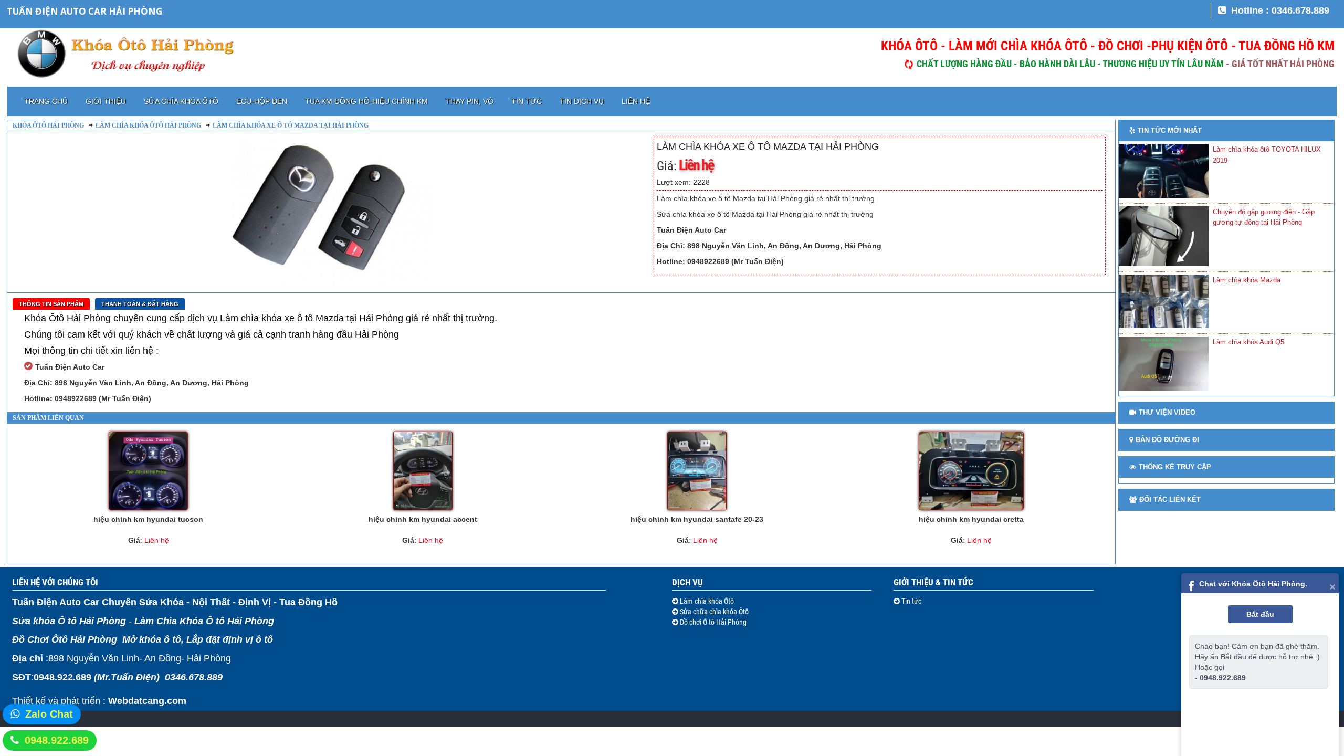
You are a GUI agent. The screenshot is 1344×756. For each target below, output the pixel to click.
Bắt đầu (1260, 614)
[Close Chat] (1332, 586)
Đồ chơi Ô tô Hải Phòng (712, 622)
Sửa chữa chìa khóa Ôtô (713, 611)
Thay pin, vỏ (470, 101)
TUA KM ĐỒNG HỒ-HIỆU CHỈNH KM (366, 101)
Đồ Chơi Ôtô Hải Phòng (64, 639)
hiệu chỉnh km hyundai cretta (971, 519)
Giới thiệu (106, 101)
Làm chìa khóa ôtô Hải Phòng (148, 125)
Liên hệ (636, 101)
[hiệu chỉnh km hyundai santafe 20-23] (697, 471)
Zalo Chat (49, 714)
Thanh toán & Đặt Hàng (139, 304)
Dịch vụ (687, 582)
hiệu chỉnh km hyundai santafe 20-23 (697, 519)
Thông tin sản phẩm (51, 304)
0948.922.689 (57, 740)
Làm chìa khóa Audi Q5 (1248, 342)
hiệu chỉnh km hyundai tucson (148, 519)
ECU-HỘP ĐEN (261, 101)
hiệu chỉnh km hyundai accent (423, 519)
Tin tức (526, 101)
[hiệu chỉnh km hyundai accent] (422, 471)
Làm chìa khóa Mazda (1246, 280)
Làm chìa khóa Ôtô (706, 601)
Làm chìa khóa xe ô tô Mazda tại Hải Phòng (291, 125)
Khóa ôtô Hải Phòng (48, 125)
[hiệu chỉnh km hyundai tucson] (148, 471)
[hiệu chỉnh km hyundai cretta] (971, 471)
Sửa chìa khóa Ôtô (181, 101)
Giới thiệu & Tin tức (933, 582)
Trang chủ (46, 101)
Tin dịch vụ (582, 101)
